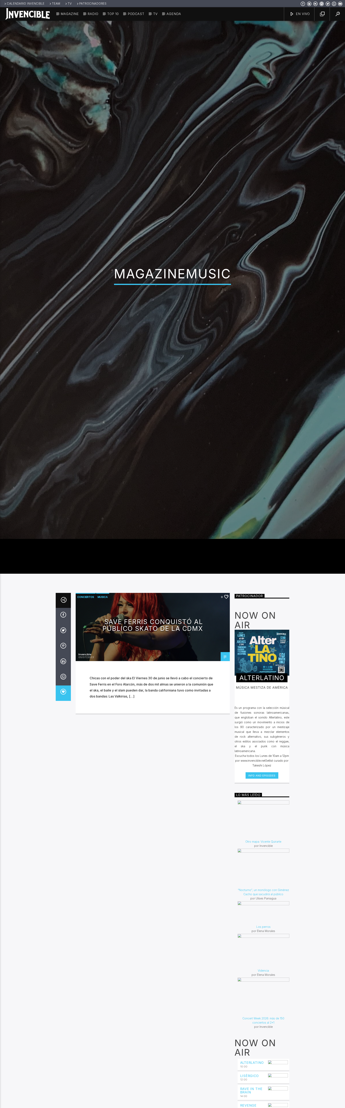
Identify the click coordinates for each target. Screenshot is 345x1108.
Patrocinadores (93, 3)
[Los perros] (263, 965)
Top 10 (113, 14)
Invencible (84, 706)
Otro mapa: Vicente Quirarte (263, 893)
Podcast (136, 14)
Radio (93, 14)
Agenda (174, 14)
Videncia (263, 1022)
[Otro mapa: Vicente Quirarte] (263, 871)
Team (56, 3)
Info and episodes (261, 827)
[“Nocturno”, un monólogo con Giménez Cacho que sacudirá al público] (263, 920)
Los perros (263, 978)
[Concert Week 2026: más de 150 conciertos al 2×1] (263, 1049)
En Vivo (302, 14)
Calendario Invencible (26, 3)
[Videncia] (263, 1003)
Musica (103, 648)
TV (70, 3)
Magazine (70, 14)
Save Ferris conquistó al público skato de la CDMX (152, 677)
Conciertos (85, 648)
